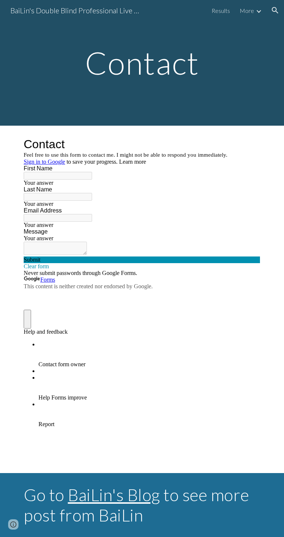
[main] (142, 62)
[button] (275, 10)
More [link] (247, 10)
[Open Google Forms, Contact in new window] (249, 144)
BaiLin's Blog (114, 495)
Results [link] (221, 10)
